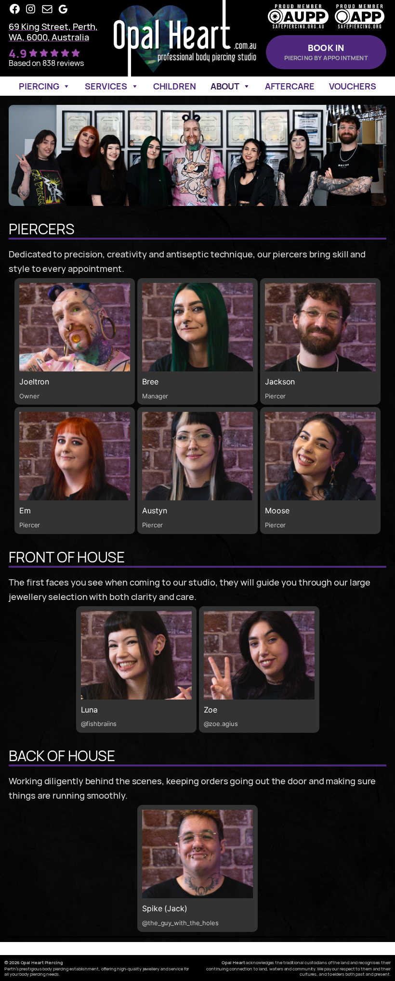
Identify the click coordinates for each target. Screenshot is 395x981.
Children (174, 86)
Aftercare (289, 86)
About (225, 86)
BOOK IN (326, 51)
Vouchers (352, 86)
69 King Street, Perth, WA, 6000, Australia (53, 31)
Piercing (39, 86)
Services (106, 86)
